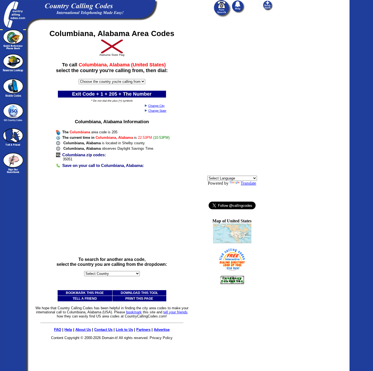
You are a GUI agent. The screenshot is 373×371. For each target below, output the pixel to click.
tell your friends (175, 312)
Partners (143, 330)
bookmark (134, 312)
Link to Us (124, 330)
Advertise (162, 330)
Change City (156, 105)
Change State (157, 110)
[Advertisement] (112, 214)
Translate (248, 183)
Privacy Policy (161, 338)
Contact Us (103, 330)
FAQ (57, 330)
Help (68, 330)
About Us (83, 330)
